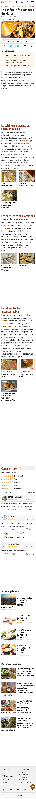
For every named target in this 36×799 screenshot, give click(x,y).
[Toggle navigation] (32, 2)
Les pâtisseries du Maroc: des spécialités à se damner (16, 62)
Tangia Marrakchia (6, 184)
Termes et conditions (23, 778)
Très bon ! (18, 476)
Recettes (5, 769)
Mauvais (17, 488)
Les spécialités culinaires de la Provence (24, 617)
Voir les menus (7, 776)
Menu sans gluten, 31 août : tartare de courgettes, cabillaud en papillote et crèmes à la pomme (18, 689)
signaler (31, 510)
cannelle (5, 165)
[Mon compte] (22, 2)
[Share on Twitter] (25, 46)
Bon (15, 479)
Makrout (23, 265)
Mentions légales (26, 783)
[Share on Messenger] (11, 46)
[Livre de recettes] (17, 2)
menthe (6, 239)
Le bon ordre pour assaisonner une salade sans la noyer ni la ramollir (25, 672)
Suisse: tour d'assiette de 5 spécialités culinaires (23, 649)
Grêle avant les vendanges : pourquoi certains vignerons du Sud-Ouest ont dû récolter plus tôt (17, 724)
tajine (3, 149)
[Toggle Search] (26, 2)
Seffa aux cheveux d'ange (26, 184)
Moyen (16, 482)
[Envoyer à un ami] (26, 41)
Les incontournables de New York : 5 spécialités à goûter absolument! (16, 601)
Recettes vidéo (7, 773)
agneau (4, 329)
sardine (25, 141)
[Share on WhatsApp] (18, 46)
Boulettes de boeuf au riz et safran (8, 373)
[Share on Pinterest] (32, 46)
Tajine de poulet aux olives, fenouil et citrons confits (8, 396)
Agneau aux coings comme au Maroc (26, 373)
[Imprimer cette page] (32, 41)
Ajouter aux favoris (13, 41)
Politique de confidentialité (24, 773)
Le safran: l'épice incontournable (17, 66)
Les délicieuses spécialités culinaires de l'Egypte (24, 633)
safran (4, 321)
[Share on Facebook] (4, 46)
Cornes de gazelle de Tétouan (6, 267)
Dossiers (5, 782)
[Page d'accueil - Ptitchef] (2, 6)
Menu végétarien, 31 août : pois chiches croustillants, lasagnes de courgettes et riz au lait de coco (17, 707)
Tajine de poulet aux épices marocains (8, 204)
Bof (15, 485)
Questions (5, 779)
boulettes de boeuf (9, 326)
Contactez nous (26, 769)
